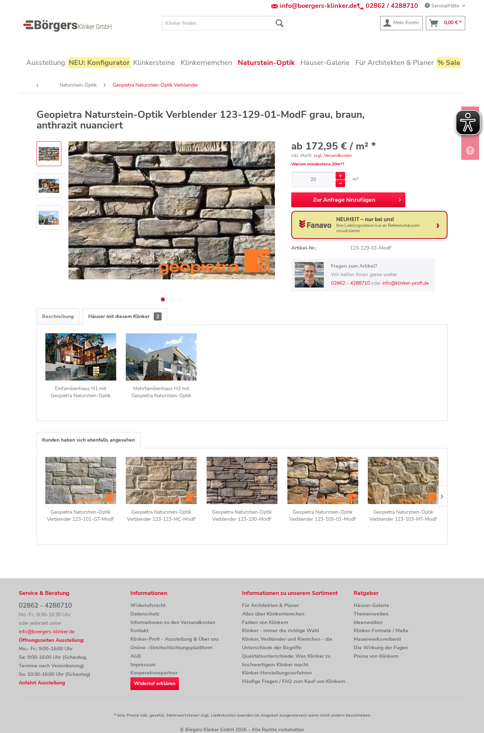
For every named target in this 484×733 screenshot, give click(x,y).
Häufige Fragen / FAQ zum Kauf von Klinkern (293, 681)
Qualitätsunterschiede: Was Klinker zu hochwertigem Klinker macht (286, 660)
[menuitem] (224, 23)
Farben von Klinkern (265, 622)
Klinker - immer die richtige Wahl (280, 630)
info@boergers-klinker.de (318, 5)
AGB (135, 656)
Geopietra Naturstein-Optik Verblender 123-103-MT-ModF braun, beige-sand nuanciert (403, 516)
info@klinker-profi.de (405, 283)
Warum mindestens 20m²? (317, 164)
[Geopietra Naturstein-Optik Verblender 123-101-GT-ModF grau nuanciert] (81, 480)
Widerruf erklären (154, 683)
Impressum (143, 664)
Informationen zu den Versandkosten (172, 622)
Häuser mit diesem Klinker (123, 316)
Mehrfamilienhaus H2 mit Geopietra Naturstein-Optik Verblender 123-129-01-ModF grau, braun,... (161, 392)
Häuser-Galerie (371, 605)
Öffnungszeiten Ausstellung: (51, 640)
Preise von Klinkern (376, 656)
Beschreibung (58, 316)
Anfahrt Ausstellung (42, 682)
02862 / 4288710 (392, 5)
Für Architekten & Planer (270, 605)
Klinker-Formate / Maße (381, 630)
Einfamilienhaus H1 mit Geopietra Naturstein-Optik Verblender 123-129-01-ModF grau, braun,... (80, 392)
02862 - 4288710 (350, 283)
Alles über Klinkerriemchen (273, 614)
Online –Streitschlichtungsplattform (171, 647)
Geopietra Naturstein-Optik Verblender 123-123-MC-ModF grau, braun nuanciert (161, 516)
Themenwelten (371, 614)
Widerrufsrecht (147, 605)
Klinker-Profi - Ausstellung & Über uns (174, 639)
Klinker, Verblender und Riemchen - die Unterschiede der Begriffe (287, 643)
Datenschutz (144, 614)
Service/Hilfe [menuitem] (445, 5)
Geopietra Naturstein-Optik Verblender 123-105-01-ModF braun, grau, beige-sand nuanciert (322, 516)
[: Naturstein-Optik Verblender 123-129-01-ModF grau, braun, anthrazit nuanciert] (48, 153)
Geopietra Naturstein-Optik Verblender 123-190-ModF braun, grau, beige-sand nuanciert (242, 516)
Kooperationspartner (154, 672)
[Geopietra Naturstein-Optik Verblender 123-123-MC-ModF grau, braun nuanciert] (161, 480)
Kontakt (139, 630)
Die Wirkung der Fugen (381, 647)
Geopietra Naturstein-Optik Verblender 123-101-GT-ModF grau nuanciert (80, 516)
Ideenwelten (368, 622)
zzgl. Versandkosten (333, 155)
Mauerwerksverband (377, 639)
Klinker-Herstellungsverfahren (277, 672)
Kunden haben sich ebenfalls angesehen (88, 440)
